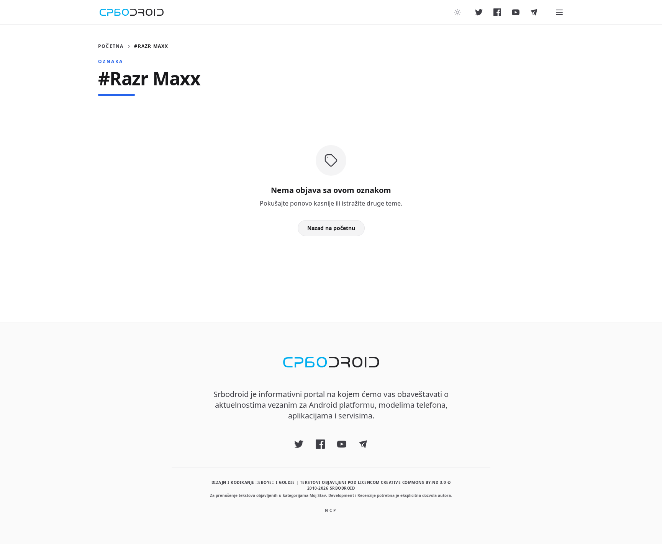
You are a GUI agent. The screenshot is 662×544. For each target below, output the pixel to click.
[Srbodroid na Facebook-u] (497, 12)
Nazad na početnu (331, 228)
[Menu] (559, 12)
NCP (331, 510)
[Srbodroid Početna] (131, 12)
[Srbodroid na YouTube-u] (515, 12)
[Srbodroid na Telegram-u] (534, 12)
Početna (110, 46)
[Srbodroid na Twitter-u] (478, 12)
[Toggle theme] (457, 12)
